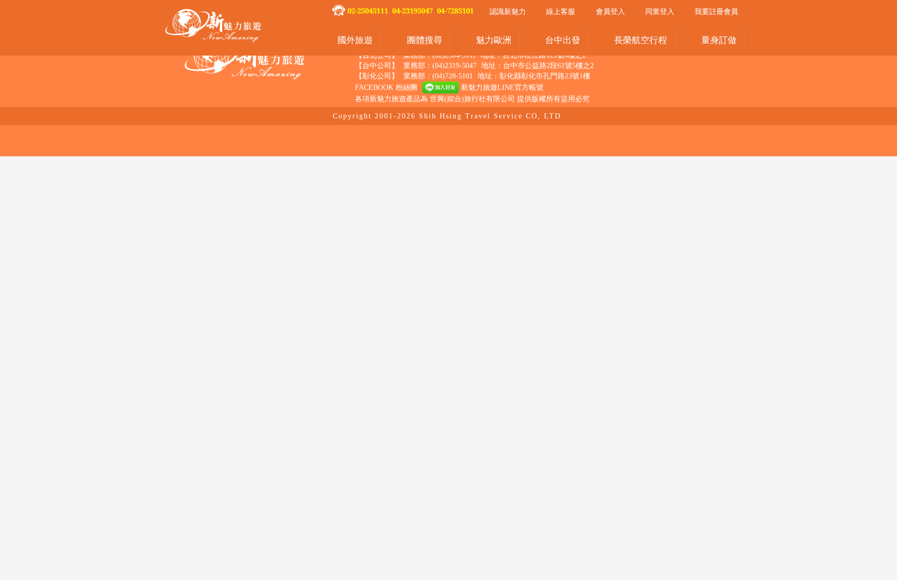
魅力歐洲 (493, 40)
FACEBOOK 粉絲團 (386, 87)
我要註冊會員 (716, 12)
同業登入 (659, 12)
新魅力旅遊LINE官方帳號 (501, 87)
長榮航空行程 (640, 40)
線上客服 (560, 12)
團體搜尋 (424, 40)
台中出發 (562, 40)
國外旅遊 (355, 40)
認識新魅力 (508, 12)
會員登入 (610, 12)
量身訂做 (719, 40)
